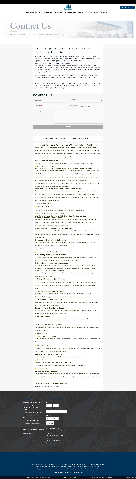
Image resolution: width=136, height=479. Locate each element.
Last (54, 408)
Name (48, 403)
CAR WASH (82, 13)
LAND (90, 13)
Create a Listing (127, 7)
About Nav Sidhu (43, 207)
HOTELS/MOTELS (70, 13)
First (47, 408)
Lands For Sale (94, 466)
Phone (48, 416)
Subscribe (50, 423)
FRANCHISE (58, 13)
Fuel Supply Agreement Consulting (50, 213)
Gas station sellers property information (51, 466)
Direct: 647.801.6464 (32, 420)
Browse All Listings (44, 333)
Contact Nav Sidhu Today (47, 166)
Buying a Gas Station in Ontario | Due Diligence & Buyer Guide (60, 469)
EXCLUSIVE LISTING (33, 13)
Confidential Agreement (95, 464)
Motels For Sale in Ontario (77, 466)
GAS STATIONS (47, 13)
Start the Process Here (45, 360)
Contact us (27, 433)
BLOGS (96, 13)
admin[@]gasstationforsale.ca (33, 429)
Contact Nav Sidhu (44, 345)
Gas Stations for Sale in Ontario (49, 252)
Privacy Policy (37, 464)
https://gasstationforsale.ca (49, 386)
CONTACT (104, 13)
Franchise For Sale (92, 469)
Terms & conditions (51, 464)
